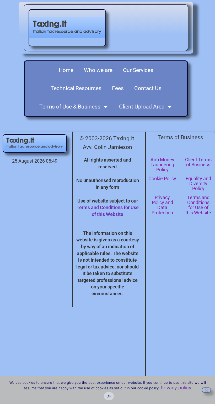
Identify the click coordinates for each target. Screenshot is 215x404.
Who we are (98, 70)
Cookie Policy (162, 178)
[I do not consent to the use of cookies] (206, 390)
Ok (108, 396)
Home (66, 70)
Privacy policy (176, 387)
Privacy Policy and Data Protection (162, 205)
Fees (118, 88)
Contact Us (148, 88)
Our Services (138, 70)
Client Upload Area (141, 106)
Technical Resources (76, 88)
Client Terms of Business (198, 162)
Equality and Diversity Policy (198, 183)
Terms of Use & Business (69, 106)
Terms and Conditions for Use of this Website (198, 205)
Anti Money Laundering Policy (162, 164)
